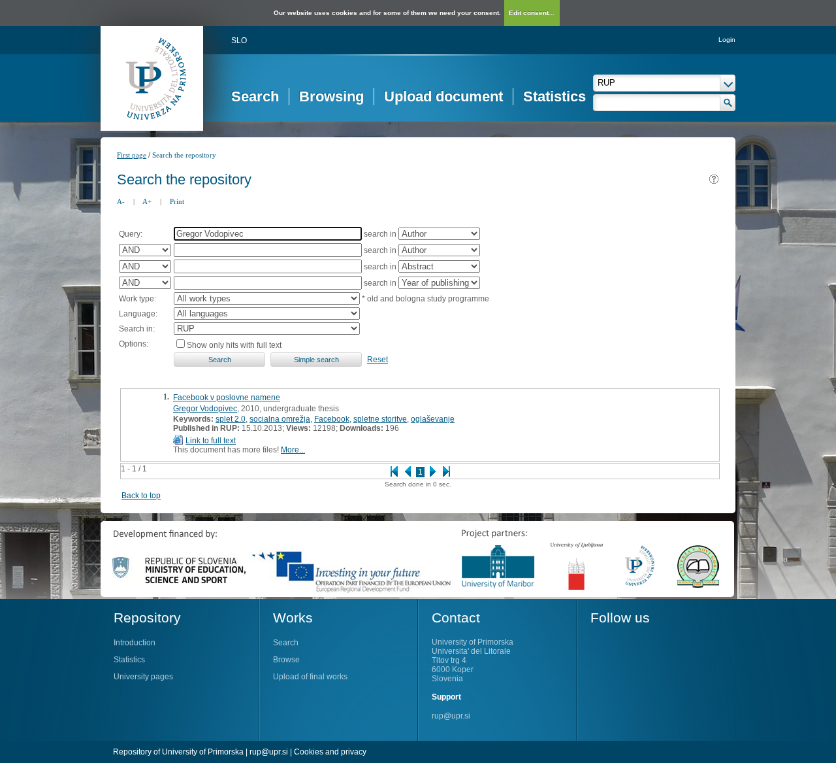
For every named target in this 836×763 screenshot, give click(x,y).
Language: (138, 313)
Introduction (134, 642)
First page (131, 155)
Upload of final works (310, 676)
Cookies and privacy (330, 751)
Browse (286, 659)
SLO (239, 40)
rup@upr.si (451, 716)
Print (177, 201)
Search (255, 96)
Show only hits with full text (234, 345)
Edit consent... (532, 12)
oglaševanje (433, 419)
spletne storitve (380, 419)
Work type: (137, 298)
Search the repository (184, 155)
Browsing (331, 96)
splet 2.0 (231, 419)
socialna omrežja (279, 419)
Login (726, 39)
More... (293, 449)
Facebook (331, 419)
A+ (147, 201)
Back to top (141, 495)
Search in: (137, 328)
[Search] (727, 102)
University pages (143, 676)
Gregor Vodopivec (205, 408)
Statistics (554, 96)
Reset (377, 359)
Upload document (443, 96)
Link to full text (210, 440)
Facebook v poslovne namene (226, 397)
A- (121, 201)
